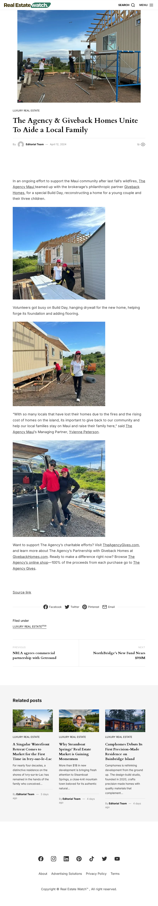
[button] (146, 5)
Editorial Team (35, 144)
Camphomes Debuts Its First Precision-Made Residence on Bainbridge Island (123, 751)
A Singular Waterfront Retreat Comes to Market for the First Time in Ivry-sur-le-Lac (32, 751)
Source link (22, 592)
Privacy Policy (96, 874)
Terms (115, 874)
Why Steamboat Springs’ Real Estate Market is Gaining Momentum (75, 751)
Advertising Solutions (66, 874)
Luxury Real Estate (26, 110)
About (43, 874)
